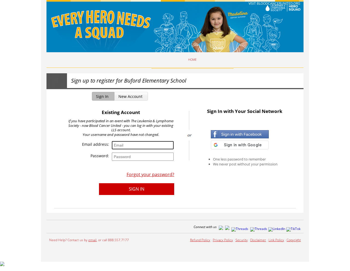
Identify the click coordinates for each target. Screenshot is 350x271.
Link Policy (276, 240)
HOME (192, 59)
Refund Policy (200, 240)
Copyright (294, 240)
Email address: (95, 144)
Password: (100, 156)
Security (241, 240)
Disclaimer (258, 240)
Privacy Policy (223, 240)
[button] (103, 96)
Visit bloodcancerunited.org (274, 3)
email (92, 240)
